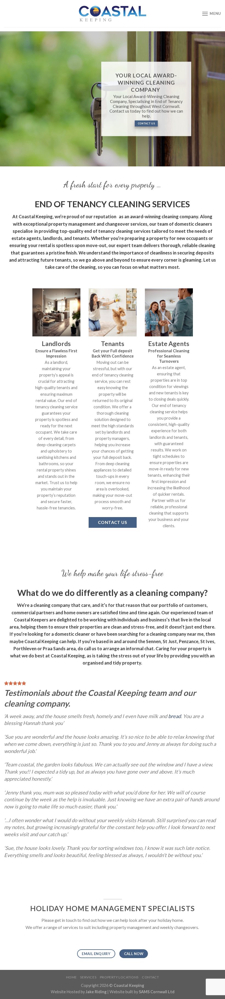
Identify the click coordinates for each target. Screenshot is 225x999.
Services (88, 977)
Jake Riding (96, 991)
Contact (150, 977)
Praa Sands (54, 648)
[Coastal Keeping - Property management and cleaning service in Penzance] (112, 13)
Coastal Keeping (68, 655)
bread (174, 716)
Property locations (119, 977)
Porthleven (24, 648)
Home (71, 977)
